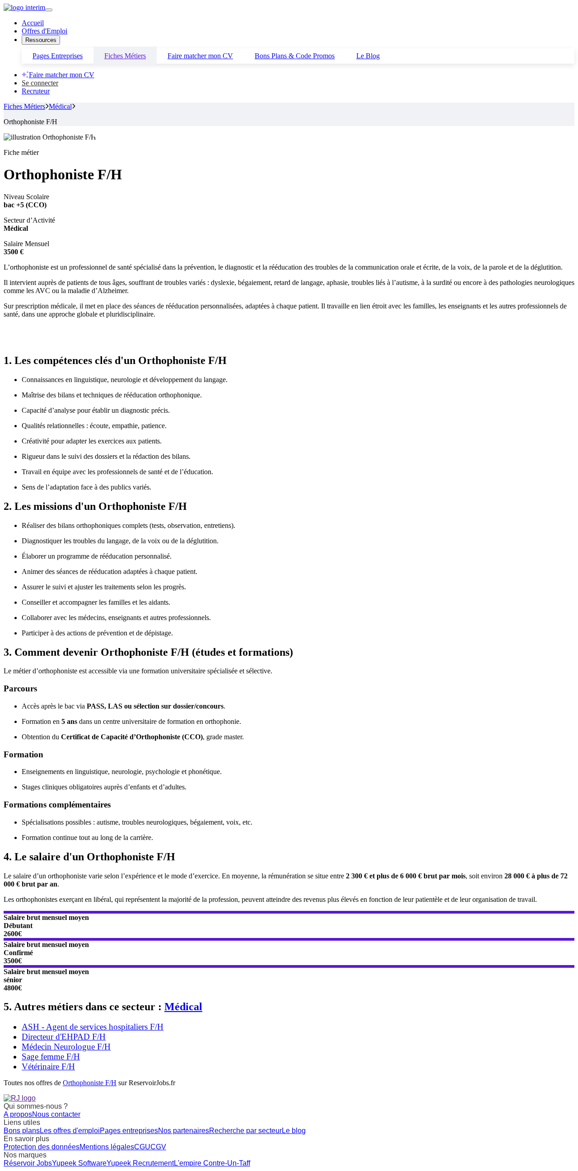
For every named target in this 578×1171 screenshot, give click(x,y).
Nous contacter (56, 1114)
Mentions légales (106, 1147)
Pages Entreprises (58, 56)
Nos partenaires (183, 1130)
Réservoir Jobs (28, 1163)
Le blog (294, 1130)
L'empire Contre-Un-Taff (212, 1163)
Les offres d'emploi (70, 1130)
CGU (142, 1147)
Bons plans (22, 1130)
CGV (158, 1147)
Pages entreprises (129, 1130)
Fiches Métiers (125, 56)
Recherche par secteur (245, 1130)
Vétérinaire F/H (48, 1066)
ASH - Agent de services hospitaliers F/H (92, 1026)
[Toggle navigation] (48, 10)
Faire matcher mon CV (200, 56)
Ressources (40, 40)
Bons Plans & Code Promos (295, 56)
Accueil (33, 23)
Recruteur (36, 91)
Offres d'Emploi (44, 31)
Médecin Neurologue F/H (66, 1046)
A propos (18, 1114)
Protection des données (41, 1147)
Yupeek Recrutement (140, 1163)
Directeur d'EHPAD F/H (64, 1036)
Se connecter (40, 83)
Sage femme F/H (51, 1056)
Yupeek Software (79, 1163)
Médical (60, 106)
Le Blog (368, 56)
